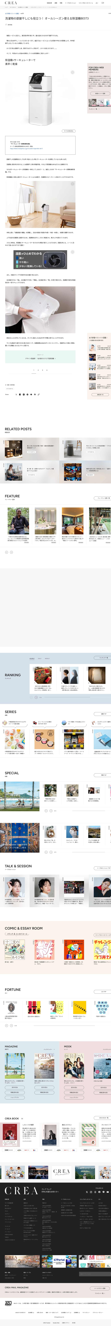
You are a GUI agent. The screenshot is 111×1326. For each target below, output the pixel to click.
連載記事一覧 (100, 394)
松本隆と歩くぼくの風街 (66, 1212)
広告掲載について (65, 1312)
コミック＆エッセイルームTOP (87, 1203)
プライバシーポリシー (98, 1312)
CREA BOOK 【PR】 (9, 1278)
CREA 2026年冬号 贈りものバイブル (46, 1217)
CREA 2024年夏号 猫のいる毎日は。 (46, 1244)
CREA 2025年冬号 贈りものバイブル (46, 1236)
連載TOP (26, 1203)
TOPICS (6, 1237)
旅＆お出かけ (8, 1208)
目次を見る (15, 1087)
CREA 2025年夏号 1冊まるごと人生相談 (47, 1227)
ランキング (7, 1226)
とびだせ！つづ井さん (85, 1211)
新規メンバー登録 (100, 93)
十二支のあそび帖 (84, 1214)
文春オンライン (65, 1322)
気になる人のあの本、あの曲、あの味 (68, 1206)
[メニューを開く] (102, 3)
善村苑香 (10, 25)
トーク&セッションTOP (66, 1203)
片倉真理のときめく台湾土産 (30, 1208)
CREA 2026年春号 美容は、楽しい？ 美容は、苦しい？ (49, 1212)
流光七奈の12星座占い (104, 1208)
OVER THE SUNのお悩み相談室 (68, 1215)
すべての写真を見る (68, 131)
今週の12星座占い (103, 1211)
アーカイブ (7, 1229)
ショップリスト (15, 1097)
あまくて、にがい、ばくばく (86, 1219)
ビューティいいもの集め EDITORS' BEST (29, 1231)
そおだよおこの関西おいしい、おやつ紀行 (31, 1221)
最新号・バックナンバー (10, 1275)
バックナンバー (48, 1049)
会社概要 (30, 1312)
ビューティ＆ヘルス (9, 1219)
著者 (25, 1278)
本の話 (73, 1322)
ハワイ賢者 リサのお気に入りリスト (30, 1212)
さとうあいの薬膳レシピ (29, 1225)
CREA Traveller (46, 1322)
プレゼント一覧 (93, 109)
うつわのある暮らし (28, 1228)
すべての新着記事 (9, 1203)
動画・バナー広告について (52, 1312)
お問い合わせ (40, 1312)
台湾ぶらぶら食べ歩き (29, 1205)
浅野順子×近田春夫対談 (66, 1210)
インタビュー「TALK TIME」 (86, 1216)
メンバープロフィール (47, 1275)
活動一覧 (44, 1278)
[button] (6, 552)
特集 (61, 3)
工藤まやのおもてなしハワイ (30, 1215)
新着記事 (49, 3)
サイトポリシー (86, 1312)
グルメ (6, 1211)
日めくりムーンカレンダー (105, 1216)
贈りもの (7, 1205)
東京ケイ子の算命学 (103, 1214)
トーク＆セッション (70, 3)
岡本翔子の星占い (103, 1205)
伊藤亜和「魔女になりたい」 (86, 1205)
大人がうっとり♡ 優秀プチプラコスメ (30, 1236)
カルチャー (7, 1214)
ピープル (26, 1275)
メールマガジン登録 (99, 1288)
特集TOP (44, 1203)
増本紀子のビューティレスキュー (31, 1240)
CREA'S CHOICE (9, 1234)
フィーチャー (8, 1232)
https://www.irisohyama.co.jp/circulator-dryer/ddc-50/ (25, 148)
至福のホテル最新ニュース (30, 1218)
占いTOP (101, 1203)
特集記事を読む (15, 1092)
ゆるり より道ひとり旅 (85, 1228)
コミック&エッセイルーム (86, 3)
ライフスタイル (9, 388)
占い (97, 3)
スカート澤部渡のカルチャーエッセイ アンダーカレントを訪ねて (87, 1223)
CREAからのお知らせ (10, 1240)
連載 (56, 3)
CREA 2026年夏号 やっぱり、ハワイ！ (47, 1206)
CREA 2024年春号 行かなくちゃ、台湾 (47, 1249)
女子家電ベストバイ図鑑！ (14, 13)
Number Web (56, 1322)
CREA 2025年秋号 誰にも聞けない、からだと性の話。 (49, 1222)
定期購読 (76, 1312)
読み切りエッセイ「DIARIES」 (87, 1208)
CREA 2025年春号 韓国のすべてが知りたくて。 (49, 1231)
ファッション (8, 1222)
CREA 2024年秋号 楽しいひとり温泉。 (47, 1240)
